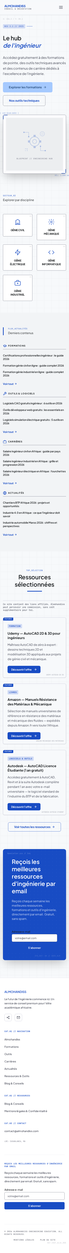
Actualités (10, 1068)
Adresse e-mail (21, 931)
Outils (8, 1054)
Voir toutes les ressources (32, 827)
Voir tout (8, 383)
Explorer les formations (25, 87)
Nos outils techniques (24, 100)
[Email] (18, 1017)
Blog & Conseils (14, 1083)
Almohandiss (12, 1039)
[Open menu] (61, 7)
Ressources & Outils (16, 1076)
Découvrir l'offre (21, 669)
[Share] (8, 1017)
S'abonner (34, 947)
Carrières (10, 1061)
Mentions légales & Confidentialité (25, 1111)
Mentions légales (24, 1240)
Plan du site (48, 1240)
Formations (11, 1046)
